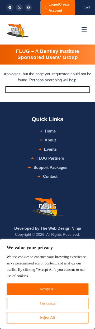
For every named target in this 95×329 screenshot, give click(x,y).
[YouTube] (28, 7)
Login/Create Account (59, 7)
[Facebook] (9, 7)
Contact (50, 176)
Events (50, 149)
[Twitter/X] (19, 7)
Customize (47, 303)
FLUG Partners (50, 158)
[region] (47, 284)
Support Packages (50, 167)
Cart (87, 7)
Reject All (47, 318)
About (50, 140)
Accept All (47, 289)
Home (50, 131)
